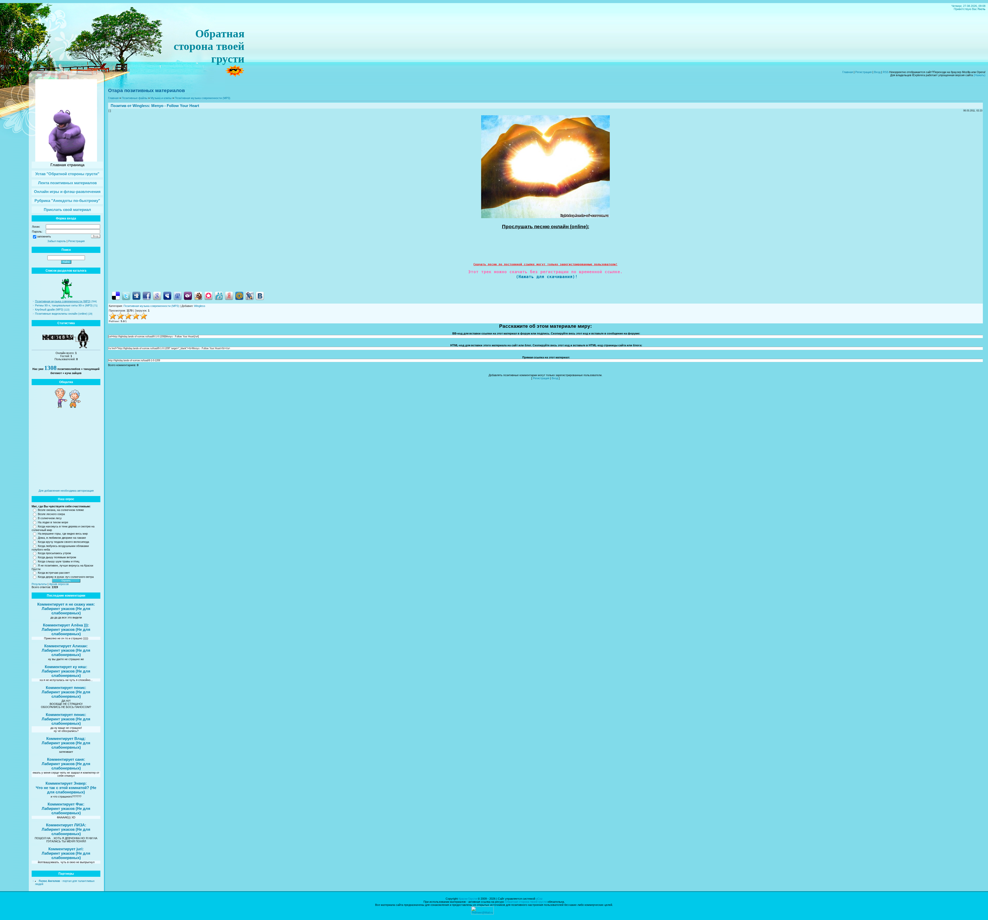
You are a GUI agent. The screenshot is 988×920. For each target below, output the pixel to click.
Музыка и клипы (161, 98)
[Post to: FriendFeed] (177, 295)
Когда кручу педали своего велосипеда (63, 541)
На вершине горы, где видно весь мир (63, 533)
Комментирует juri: (66, 849)
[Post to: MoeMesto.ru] (219, 295)
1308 (50, 368)
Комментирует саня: (66, 759)
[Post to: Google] (157, 295)
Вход (877, 72)
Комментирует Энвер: (66, 783)
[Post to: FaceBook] (147, 295)
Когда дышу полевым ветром (57, 557)
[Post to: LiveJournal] (249, 295)
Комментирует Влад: (66, 738)
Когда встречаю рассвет (54, 572)
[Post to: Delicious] (116, 295)
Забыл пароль (56, 241)
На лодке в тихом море (53, 522)
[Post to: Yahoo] (188, 295)
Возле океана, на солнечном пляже (61, 509)
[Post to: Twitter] (126, 295)
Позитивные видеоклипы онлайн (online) (61, 313)
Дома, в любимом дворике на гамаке (62, 537)
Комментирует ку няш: (66, 667)
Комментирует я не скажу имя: (66, 604)
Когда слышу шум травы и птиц (58, 561)
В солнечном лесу (50, 518)
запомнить (44, 236)
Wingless (141, 105)
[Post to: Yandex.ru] (229, 295)
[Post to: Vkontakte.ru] (260, 295)
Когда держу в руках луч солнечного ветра (66, 576)
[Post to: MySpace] (167, 295)
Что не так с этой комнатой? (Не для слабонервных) (66, 789)
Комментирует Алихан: (66, 646)
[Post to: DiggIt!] (136, 295)
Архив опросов (59, 584)
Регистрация (863, 72)
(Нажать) (979, 75)
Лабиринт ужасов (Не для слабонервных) (66, 610)
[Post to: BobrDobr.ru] (198, 295)
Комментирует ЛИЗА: (66, 825)
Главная (847, 72)
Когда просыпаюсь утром (54, 553)
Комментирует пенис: (66, 687)
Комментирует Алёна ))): (66, 625)
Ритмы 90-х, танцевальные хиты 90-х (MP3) (64, 305)
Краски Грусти (467, 898)
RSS (885, 72)
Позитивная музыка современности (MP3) (63, 301)
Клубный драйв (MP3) (49, 309)
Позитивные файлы (134, 98)
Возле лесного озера (51, 514)
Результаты (39, 584)
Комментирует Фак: (66, 804)
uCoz (539, 898)
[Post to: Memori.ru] (208, 295)
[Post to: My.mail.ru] (239, 295)
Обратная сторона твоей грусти (526, 901)
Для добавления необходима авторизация (66, 490)
